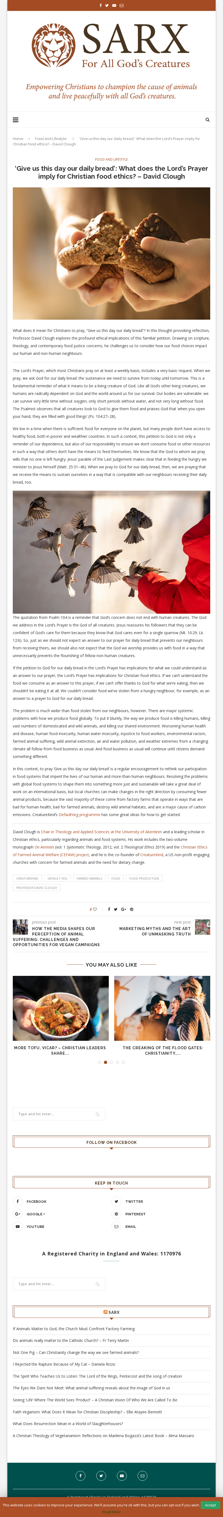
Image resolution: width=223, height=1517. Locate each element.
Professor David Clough (36, 888)
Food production (144, 878)
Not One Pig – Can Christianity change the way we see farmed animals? (76, 1352)
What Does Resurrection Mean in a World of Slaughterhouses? (68, 1423)
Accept (210, 1505)
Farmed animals (89, 878)
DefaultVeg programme (79, 814)
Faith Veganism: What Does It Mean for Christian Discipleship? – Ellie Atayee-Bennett (87, 1411)
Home (18, 139)
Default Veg (57, 878)
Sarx (114, 1312)
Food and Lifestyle (51, 139)
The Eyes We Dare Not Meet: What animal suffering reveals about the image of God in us (91, 1387)
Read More (112, 1511)
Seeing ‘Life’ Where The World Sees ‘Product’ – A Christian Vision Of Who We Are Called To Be (95, 1399)
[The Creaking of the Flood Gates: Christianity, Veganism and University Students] (163, 1008)
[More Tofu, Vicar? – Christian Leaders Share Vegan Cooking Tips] (60, 1008)
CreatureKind (151, 854)
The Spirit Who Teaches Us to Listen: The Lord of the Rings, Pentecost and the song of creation (97, 1376)
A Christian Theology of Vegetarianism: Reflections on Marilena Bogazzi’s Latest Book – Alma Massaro (103, 1435)
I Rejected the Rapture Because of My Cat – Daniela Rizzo (64, 1364)
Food (116, 878)
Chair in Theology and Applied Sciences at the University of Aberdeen (101, 831)
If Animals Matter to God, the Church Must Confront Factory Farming (74, 1328)
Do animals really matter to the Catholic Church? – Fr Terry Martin (71, 1340)
